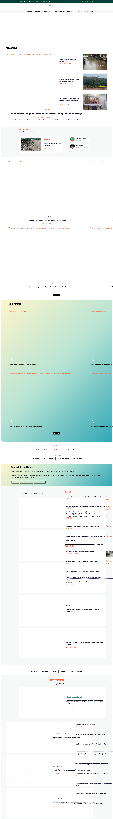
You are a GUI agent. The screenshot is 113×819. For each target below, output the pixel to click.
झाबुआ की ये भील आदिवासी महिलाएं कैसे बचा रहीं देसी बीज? (24, 353)
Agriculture (36, 447)
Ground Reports (73, 438)
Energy (63, 660)
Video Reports (71, 11)
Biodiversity (31, 89)
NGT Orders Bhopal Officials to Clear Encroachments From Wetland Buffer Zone (85, 495)
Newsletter (38, 1)
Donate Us (31, 1)
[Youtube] (92, 2)
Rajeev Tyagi (63, 83)
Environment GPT (46, 1)
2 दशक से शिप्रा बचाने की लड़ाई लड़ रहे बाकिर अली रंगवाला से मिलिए (90, 722)
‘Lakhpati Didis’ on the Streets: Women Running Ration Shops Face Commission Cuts (69, 100)
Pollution (79, 660)
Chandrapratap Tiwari (65, 63)
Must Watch (79, 447)
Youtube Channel (24, 1)
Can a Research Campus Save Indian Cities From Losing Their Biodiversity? (30, 95)
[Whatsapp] (83, 2)
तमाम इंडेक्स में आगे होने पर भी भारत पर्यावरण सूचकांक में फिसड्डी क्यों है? (69, 791)
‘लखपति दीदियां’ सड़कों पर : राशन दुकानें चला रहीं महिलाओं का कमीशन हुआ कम (71, 758)
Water (54, 660)
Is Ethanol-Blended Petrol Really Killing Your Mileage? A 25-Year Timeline (84, 485)
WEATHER (70, 534)
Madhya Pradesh (64, 447)
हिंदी (62, 754)
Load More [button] (56, 283)
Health (71, 660)
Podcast (80, 11)
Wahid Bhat (26, 100)
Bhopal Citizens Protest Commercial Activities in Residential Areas (47, 209)
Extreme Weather (47, 271)
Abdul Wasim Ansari (65, 104)
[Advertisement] (56, 35)
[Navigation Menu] (21, 7)
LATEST (68, 480)
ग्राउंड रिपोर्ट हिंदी (57, 668)
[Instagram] (87, 2)
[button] (32, 11)
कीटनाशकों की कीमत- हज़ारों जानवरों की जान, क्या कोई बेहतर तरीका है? (91, 781)
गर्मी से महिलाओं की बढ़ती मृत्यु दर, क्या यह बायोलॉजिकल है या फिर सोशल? (92, 752)
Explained (58, 438)
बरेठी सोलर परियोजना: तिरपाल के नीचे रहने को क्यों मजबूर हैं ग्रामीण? (26, 415)
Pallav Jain (95, 417)
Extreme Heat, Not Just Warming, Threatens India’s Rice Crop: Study (83, 505)
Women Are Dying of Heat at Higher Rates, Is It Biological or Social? (47, 275)
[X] (85, 2)
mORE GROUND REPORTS (25, 479)
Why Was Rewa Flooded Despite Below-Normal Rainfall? (80, 540)
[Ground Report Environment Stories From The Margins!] (56, 7)
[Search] (92, 11)
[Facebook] (90, 2)
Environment (49, 447)
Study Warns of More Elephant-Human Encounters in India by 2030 (82, 514)
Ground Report (70, 573)
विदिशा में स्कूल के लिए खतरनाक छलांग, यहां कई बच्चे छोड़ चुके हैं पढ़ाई (91, 762)
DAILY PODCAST (23, 118)
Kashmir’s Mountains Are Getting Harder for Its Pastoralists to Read (82, 559)
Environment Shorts (42, 438)
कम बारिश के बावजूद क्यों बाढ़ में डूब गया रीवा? (86, 712)
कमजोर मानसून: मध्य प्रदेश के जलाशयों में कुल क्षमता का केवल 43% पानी (91, 791)
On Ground (38, 11)
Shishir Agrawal (16, 355)
